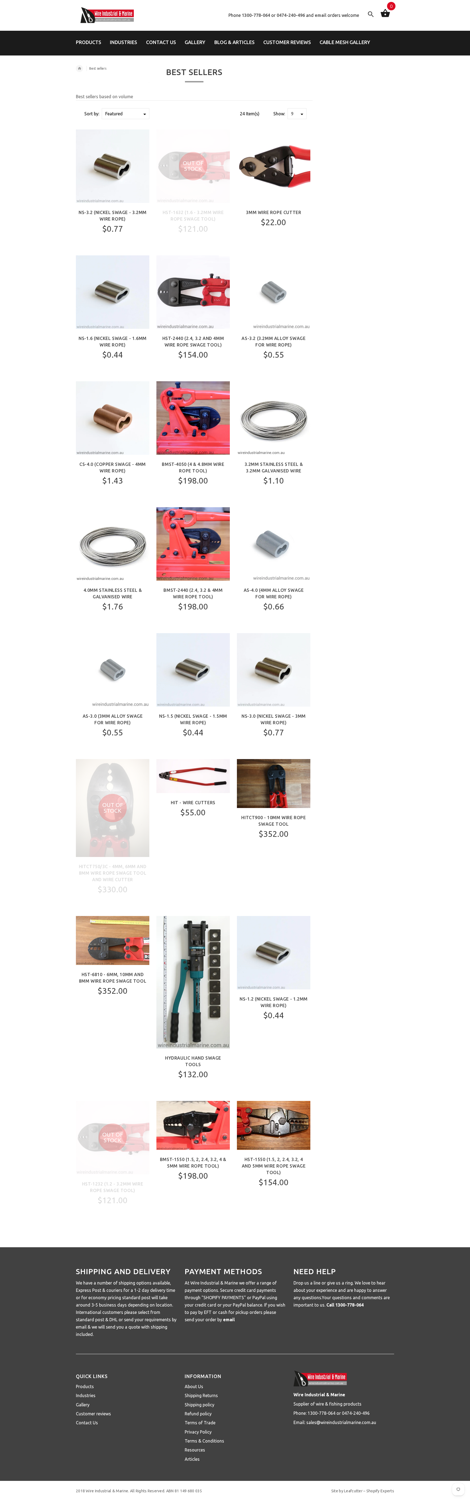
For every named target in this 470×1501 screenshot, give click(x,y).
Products (85, 1386)
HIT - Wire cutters (193, 802)
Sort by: (91, 113)
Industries (85, 1395)
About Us (194, 1386)
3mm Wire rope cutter (273, 212)
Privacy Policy (198, 1431)
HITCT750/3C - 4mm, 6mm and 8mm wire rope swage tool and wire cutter (113, 873)
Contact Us (87, 1422)
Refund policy (198, 1413)
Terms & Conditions (204, 1440)
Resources (195, 1449)
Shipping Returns (201, 1395)
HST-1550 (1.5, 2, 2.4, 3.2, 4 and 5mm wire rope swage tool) (274, 1166)
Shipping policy (199, 1404)
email (320, 15)
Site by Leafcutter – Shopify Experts (362, 1491)
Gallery (82, 1404)
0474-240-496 (291, 15)
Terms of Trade (200, 1422)
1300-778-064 (256, 15)
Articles (192, 1459)
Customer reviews (93, 1413)
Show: (279, 113)
